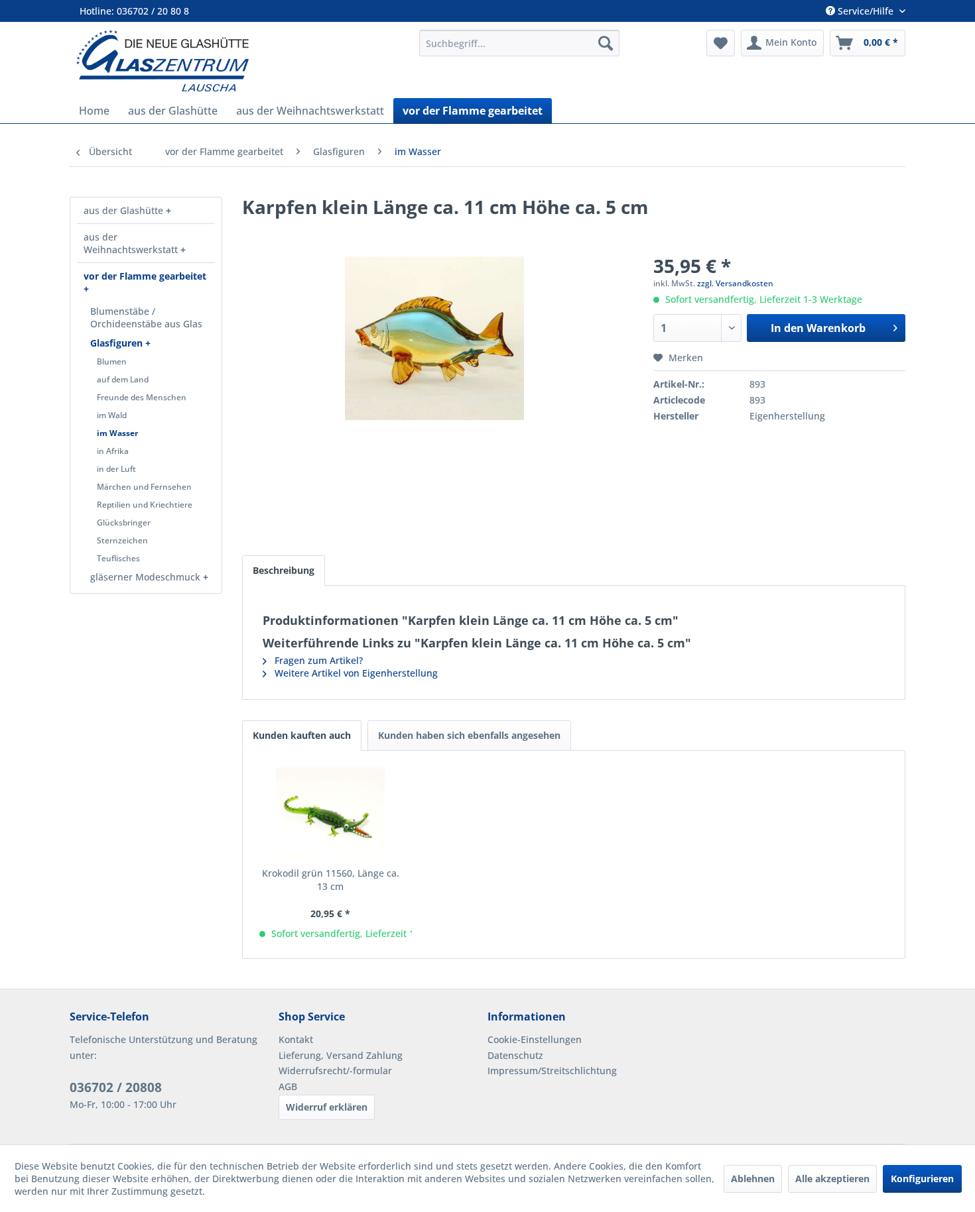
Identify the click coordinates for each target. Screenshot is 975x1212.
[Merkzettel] (720, 43)
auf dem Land (123, 379)
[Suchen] (605, 43)
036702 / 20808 (116, 1087)
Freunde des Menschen (141, 397)
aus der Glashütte (125, 210)
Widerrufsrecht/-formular (335, 1070)
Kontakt (296, 1039)
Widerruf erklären (326, 1107)
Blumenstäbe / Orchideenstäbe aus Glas (146, 317)
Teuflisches (118, 558)
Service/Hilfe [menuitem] (865, 11)
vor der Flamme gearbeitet (145, 276)
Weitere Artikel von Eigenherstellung (355, 673)
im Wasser (117, 433)
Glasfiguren (117, 343)
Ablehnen (753, 1178)
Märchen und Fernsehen (144, 486)
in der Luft (116, 468)
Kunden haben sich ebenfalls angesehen (469, 735)
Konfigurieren (922, 1178)
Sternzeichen (122, 540)
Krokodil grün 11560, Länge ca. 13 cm (330, 880)
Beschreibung (283, 570)
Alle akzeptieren (832, 1178)
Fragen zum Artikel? (317, 660)
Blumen (112, 361)
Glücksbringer (124, 522)
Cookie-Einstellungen (534, 1039)
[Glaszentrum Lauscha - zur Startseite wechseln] (240, 60)
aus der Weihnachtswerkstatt (132, 243)
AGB (288, 1086)
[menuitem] (519, 43)
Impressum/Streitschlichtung (552, 1070)
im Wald (112, 415)
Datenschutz (515, 1055)
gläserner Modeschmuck (146, 577)
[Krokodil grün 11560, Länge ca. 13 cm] (330, 813)
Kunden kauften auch (302, 735)
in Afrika (113, 451)
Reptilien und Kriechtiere (144, 504)
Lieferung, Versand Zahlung (341, 1055)
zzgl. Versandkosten (735, 283)
